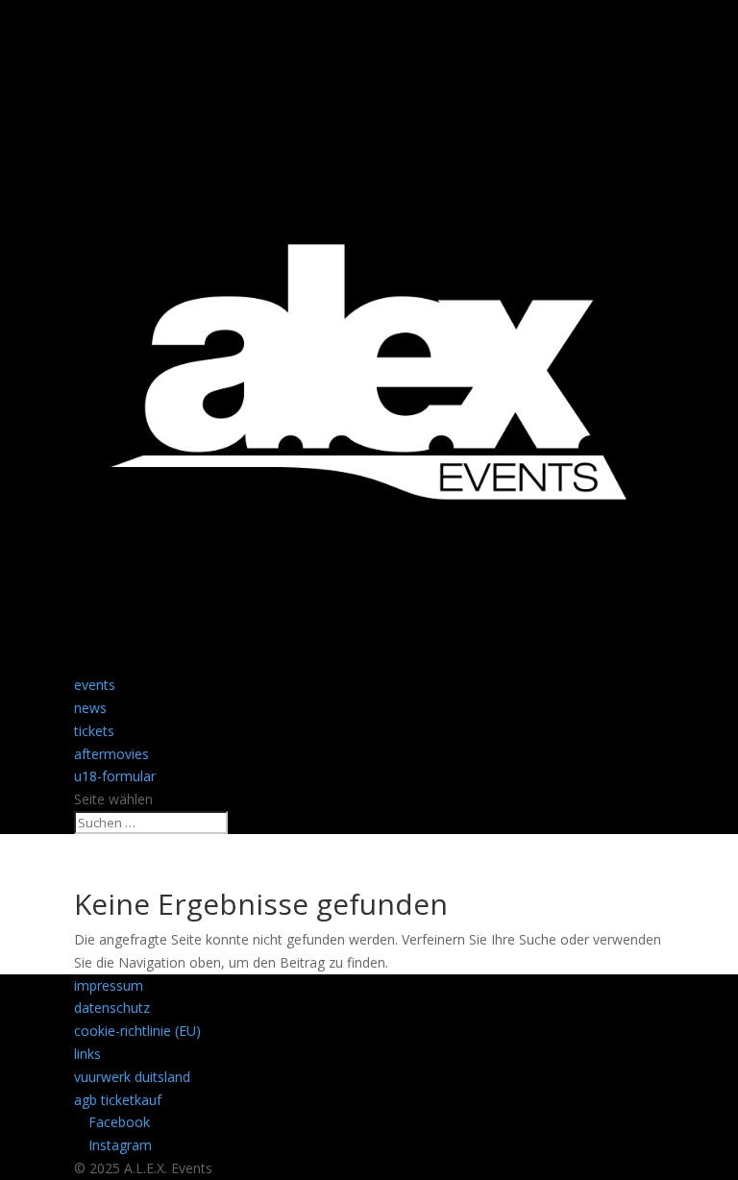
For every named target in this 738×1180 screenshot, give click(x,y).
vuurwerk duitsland (132, 1077)
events (94, 685)
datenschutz (112, 1007)
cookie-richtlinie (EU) (137, 1030)
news (90, 708)
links (87, 1054)
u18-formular (115, 776)
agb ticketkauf (117, 1100)
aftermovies (111, 754)
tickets (94, 731)
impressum (108, 985)
